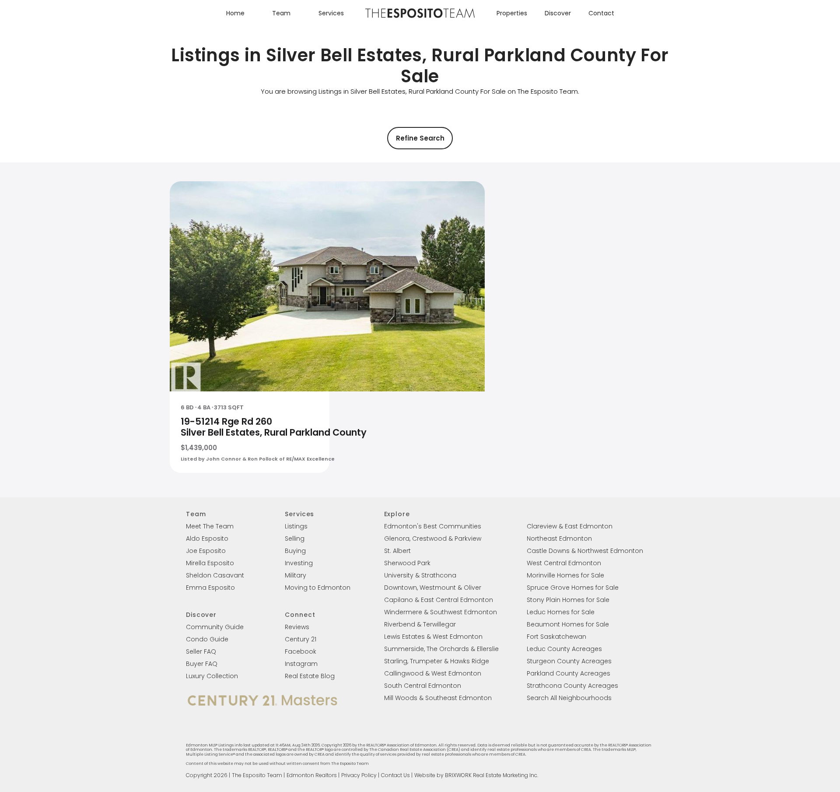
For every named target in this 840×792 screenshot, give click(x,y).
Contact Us (395, 775)
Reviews (297, 627)
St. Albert (397, 550)
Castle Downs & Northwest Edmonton (585, 550)
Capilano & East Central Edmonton (438, 599)
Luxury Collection (212, 676)
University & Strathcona (420, 575)
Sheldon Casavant (215, 575)
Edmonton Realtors (312, 775)
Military (295, 575)
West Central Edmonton (564, 563)
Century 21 (300, 639)
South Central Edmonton (422, 685)
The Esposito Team (257, 775)
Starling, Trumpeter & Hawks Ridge (436, 661)
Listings (296, 526)
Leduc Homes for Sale (561, 612)
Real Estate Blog (310, 676)
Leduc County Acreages (564, 648)
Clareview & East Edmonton (569, 526)
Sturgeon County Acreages (569, 661)
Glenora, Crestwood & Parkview (432, 538)
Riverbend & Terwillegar (420, 624)
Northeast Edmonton (559, 538)
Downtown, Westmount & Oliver (432, 587)
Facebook (300, 651)
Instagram (301, 663)
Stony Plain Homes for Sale (568, 599)
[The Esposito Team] (420, 17)
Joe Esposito (206, 550)
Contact (601, 13)
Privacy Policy (359, 775)
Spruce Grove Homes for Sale (573, 587)
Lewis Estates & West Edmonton (433, 636)
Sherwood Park (407, 563)
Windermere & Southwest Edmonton (440, 612)
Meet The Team (210, 526)
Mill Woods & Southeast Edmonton (438, 697)
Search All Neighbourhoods (569, 697)
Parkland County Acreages (568, 673)
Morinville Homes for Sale (565, 575)
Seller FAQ (201, 651)
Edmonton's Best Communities (432, 526)
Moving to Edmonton (317, 587)
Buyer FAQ (201, 663)
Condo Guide (207, 639)
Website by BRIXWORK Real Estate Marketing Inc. (476, 775)
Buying (295, 550)
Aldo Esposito (207, 538)
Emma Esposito (210, 587)
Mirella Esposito (210, 563)
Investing (299, 563)
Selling (294, 538)
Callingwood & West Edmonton (432, 673)
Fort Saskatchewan (556, 636)
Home (235, 13)
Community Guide (215, 627)
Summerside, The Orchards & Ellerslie (441, 648)
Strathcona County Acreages (572, 685)
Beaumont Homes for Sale (568, 624)
